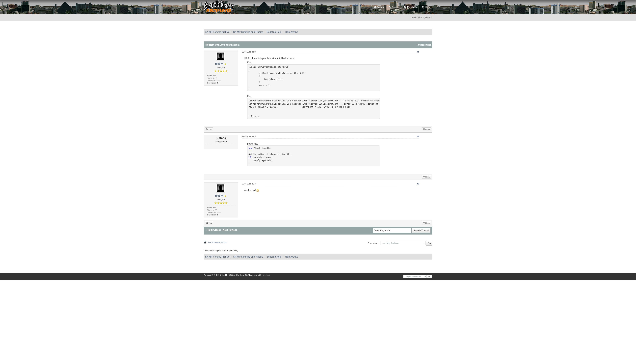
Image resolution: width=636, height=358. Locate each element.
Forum (380, 7)
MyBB (216, 275)
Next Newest (230, 229)
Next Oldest (214, 229)
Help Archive (291, 31)
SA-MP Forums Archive (217, 31)
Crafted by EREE (226, 275)
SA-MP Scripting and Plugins (248, 31)
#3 (418, 183)
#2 (418, 136)
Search (395, 7)
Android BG (242, 275)
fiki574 (219, 64)
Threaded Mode (424, 44)
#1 (418, 52)
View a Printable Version (217, 242)
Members (411, 7)
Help (427, 7)
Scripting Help (274, 31)
